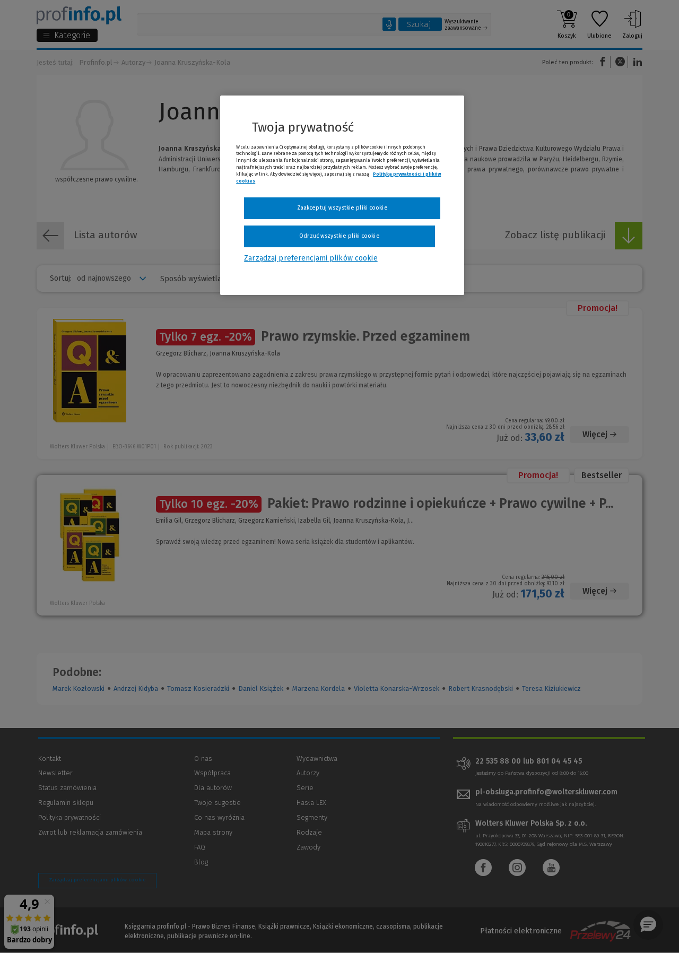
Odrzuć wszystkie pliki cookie (339, 235)
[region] (342, 195)
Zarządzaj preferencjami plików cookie (310, 258)
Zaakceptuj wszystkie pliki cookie (342, 207)
